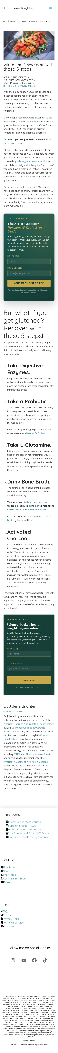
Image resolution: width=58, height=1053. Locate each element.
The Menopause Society (38, 754)
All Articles (9, 867)
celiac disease (33, 121)
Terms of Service (13, 922)
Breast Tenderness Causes (24, 822)
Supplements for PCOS (22, 825)
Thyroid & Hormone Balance (20, 85)
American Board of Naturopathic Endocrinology (29, 723)
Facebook (9, 711)
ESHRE (17, 754)
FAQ (4, 911)
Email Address (15, 268)
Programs (9, 874)
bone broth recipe (37, 502)
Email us (9, 926)
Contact (8, 915)
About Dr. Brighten (14, 878)
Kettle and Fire (15, 509)
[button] (50, 8)
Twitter (20, 711)
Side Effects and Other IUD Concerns (30, 833)
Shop (6, 871)
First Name (13, 256)
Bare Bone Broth (36, 509)
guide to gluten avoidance (28, 161)
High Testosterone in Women (26, 829)
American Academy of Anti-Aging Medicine (26, 761)
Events (8, 882)
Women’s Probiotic (37, 433)
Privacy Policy (11, 918)
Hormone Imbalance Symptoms (28, 837)
